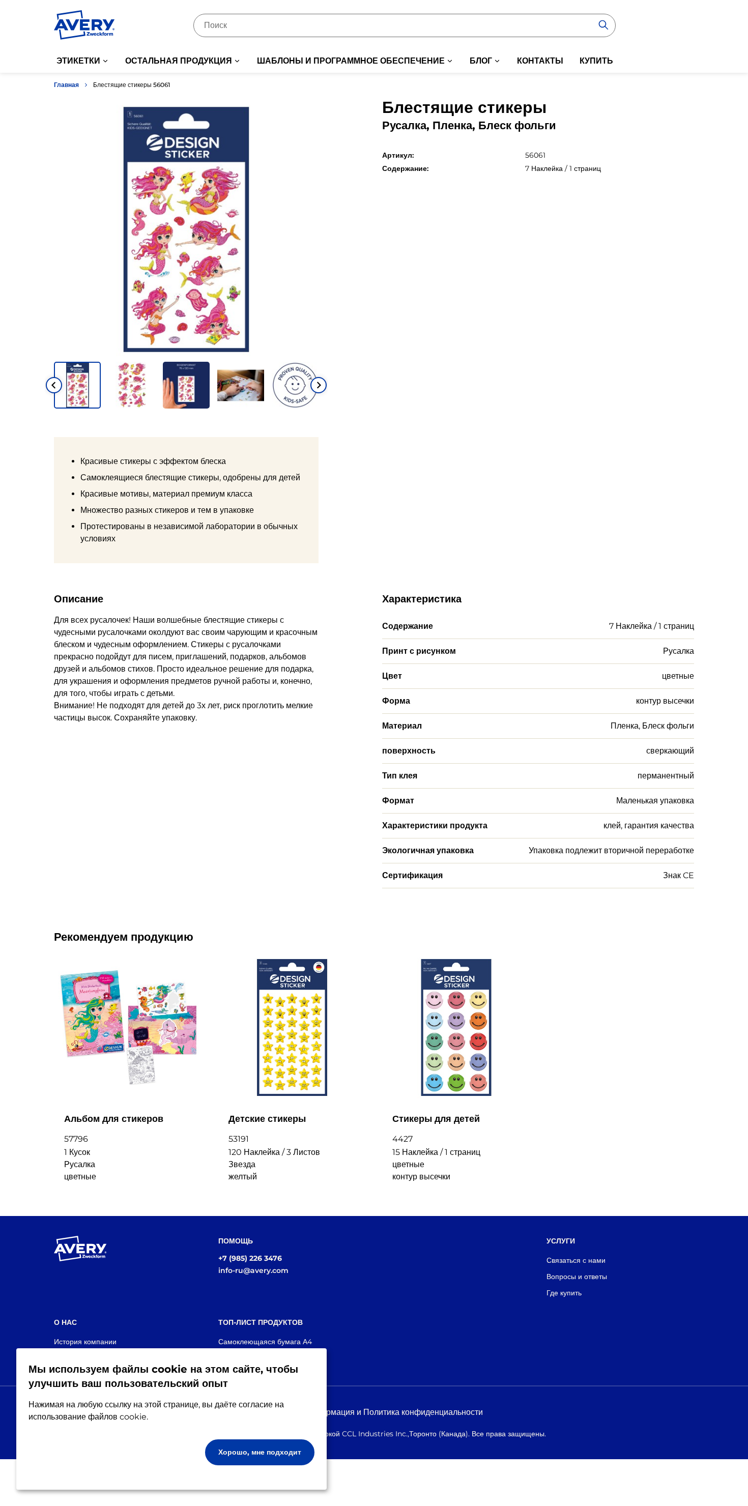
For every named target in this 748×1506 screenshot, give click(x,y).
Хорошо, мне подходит (259, 1452)
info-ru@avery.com (253, 1270)
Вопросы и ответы (576, 1276)
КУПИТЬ (596, 61)
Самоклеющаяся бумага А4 (265, 1341)
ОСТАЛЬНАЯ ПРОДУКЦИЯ (178, 61)
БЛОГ (481, 61)
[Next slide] (318, 385)
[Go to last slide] (54, 385)
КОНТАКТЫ (540, 61)
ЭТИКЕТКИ (78, 61)
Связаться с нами (576, 1260)
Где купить (564, 1292)
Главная (66, 85)
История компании (85, 1341)
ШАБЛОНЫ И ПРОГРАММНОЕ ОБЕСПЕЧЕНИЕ (351, 61)
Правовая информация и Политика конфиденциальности (374, 1412)
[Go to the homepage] (84, 27)
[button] (77, 385)
